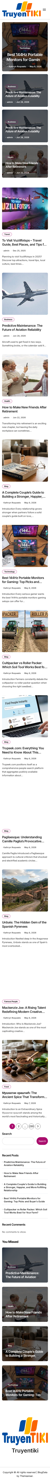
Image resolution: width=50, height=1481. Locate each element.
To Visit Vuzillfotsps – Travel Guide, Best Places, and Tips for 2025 (24, 244)
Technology (25, 48)
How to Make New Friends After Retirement (22, 164)
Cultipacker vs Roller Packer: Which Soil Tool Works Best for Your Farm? (24, 667)
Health (10, 157)
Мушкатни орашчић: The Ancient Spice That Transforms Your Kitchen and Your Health (24, 1097)
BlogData (42, 1472)
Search (7, 1133)
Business (12, 86)
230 (31, 1126)
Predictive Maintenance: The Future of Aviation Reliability (22, 327)
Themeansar (26, 1476)
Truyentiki (25, 1450)
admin (10, 102)
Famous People (11, 1001)
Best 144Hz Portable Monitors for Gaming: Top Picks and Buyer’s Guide (25, 62)
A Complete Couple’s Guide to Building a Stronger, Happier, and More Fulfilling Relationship (24, 496)
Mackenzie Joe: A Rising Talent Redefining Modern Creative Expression (24, 1012)
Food (6, 1087)
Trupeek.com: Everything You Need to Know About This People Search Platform (23, 752)
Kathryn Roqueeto (17, 66)
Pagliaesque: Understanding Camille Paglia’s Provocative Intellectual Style (22, 841)
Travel (7, 234)
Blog (6, 486)
